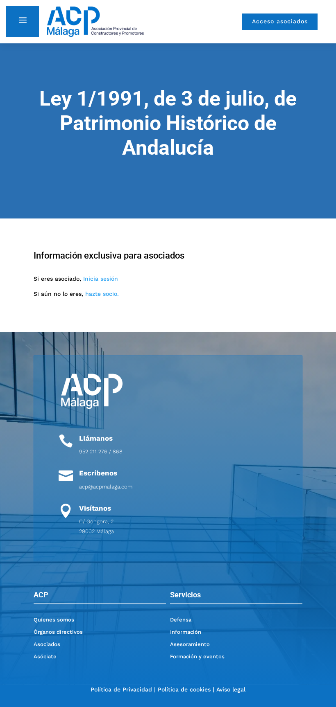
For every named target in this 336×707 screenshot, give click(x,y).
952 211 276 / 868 (101, 451)
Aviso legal (230, 689)
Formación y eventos (197, 656)
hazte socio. (102, 293)
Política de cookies (184, 689)
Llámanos (96, 438)
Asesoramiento (190, 644)
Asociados (47, 644)
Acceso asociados (280, 21)
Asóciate (45, 656)
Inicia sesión (100, 278)
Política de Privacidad (121, 689)
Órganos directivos (58, 632)
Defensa (180, 620)
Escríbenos (98, 473)
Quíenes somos (54, 620)
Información (185, 632)
